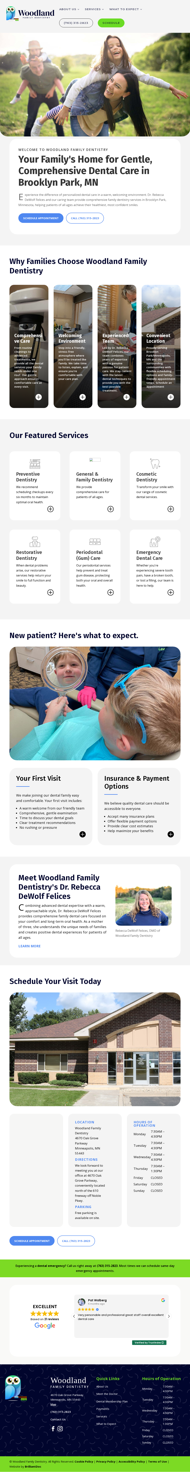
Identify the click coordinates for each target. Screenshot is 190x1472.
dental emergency (51, 1266)
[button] (168, 1316)
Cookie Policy (84, 1461)
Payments (102, 1409)
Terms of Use (157, 1461)
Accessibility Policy (132, 1461)
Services (93, 9)
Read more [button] (162, 1332)
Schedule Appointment (41, 218)
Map (53, 1404)
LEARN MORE (29, 946)
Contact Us (58, 1419)
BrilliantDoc (33, 1466)
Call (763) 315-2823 (85, 218)
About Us (67, 9)
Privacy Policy (105, 1461)
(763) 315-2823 (76, 23)
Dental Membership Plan (112, 1401)
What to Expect (124, 9)
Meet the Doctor (107, 1394)
